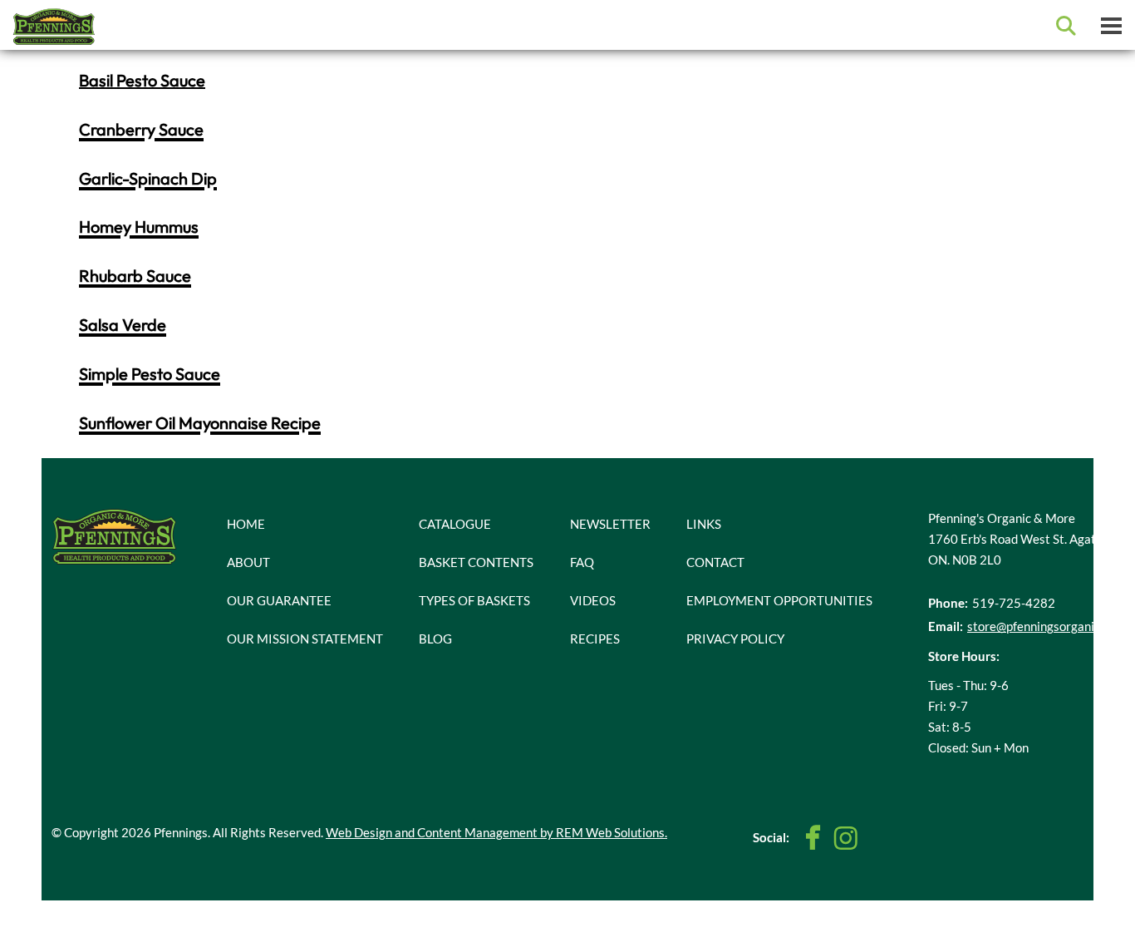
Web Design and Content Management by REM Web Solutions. (496, 832)
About (248, 562)
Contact (715, 562)
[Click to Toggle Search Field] (1066, 26)
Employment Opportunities (779, 600)
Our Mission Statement (305, 638)
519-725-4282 (1013, 602)
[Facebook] (813, 838)
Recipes (595, 638)
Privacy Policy (735, 638)
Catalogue (455, 523)
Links (703, 523)
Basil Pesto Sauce (142, 80)
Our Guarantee (279, 600)
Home (246, 523)
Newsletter (610, 523)
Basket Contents (476, 562)
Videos (593, 600)
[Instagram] (845, 838)
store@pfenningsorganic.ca (1041, 626)
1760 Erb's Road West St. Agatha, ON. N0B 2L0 (1020, 549)
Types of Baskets (474, 600)
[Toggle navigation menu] (1111, 25)
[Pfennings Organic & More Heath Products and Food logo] (115, 535)
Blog (435, 638)
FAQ (582, 562)
